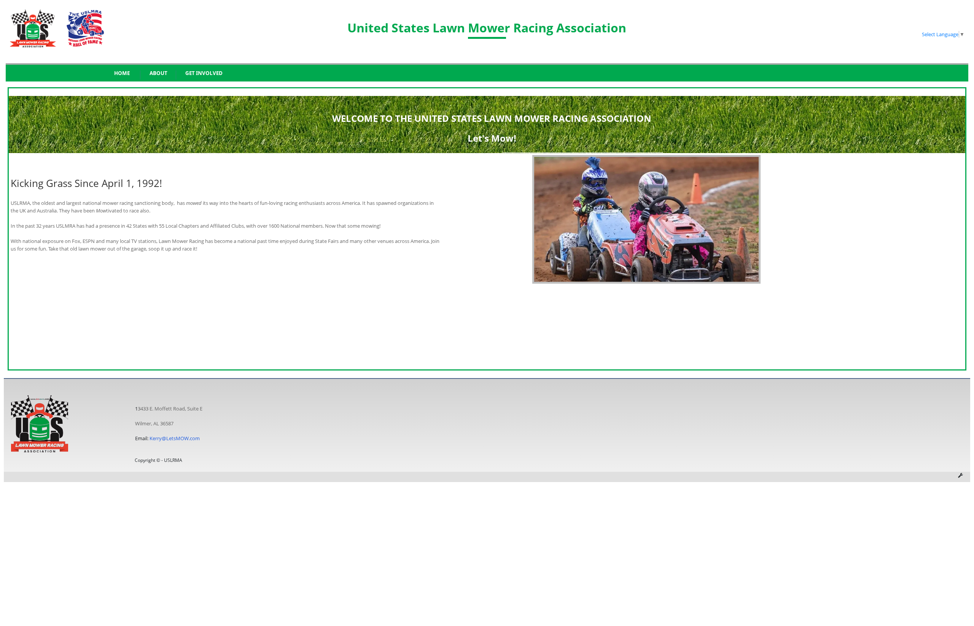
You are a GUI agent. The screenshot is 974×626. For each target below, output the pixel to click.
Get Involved (204, 73)
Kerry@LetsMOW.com (175, 438)
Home (122, 73)
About (158, 73)
